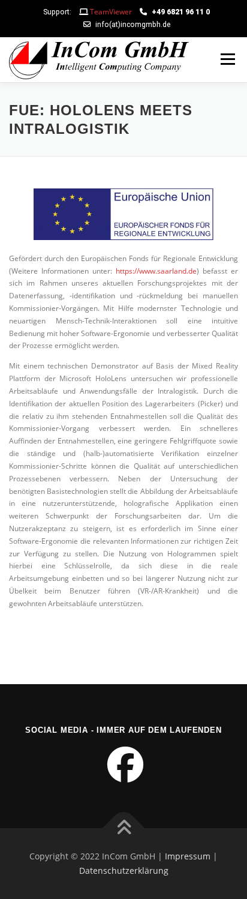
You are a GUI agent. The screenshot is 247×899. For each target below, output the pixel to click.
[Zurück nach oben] (124, 828)
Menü (226, 60)
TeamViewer (111, 12)
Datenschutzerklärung (123, 870)
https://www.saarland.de (156, 271)
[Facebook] (123, 771)
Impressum (187, 856)
